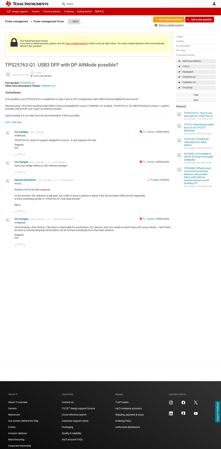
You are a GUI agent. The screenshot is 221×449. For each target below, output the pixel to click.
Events (12, 427)
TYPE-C (186, 66)
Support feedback (217, 411)
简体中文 (99, 11)
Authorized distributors (127, 427)
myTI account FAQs (72, 439)
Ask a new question (201, 19)
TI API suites (122, 402)
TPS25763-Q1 (189, 77)
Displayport (187, 71)
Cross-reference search (74, 414)
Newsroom (14, 414)
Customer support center (75, 420)
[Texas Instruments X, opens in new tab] (196, 403)
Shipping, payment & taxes (129, 414)
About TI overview (17, 402)
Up (16, 155)
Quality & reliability (71, 433)
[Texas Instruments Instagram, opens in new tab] (171, 403)
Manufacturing (16, 439)
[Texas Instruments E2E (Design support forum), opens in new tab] (183, 414)
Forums (36, 11)
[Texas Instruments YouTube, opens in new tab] (196, 414)
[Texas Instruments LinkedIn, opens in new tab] (171, 414)
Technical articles (51, 11)
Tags (196, 94)
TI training (69, 11)
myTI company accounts (128, 408)
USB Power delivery (191, 61)
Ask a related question (170, 19)
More (75, 21)
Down (24, 155)
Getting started (84, 11)
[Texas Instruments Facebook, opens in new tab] (183, 403)
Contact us (68, 402)
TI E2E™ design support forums (78, 408)
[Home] (29, 4)
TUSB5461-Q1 (189, 82)
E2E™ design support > (18, 11)
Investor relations (17, 433)
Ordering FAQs (123, 420)
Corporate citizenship (19, 445)
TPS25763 (187, 87)
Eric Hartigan (22, 132)
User (214, 3)
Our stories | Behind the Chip (23, 420)
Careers (12, 408)
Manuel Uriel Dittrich (21, 75)
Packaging (67, 427)
